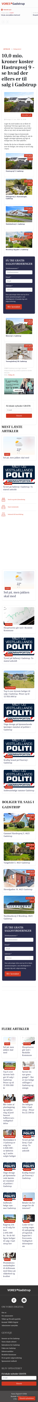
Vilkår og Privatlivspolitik (11, 1319)
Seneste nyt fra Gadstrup (11, 1338)
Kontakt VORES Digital (10, 1322)
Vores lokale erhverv (9, 1342)
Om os (4, 1312)
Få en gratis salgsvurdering (12, 1358)
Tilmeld (19, 416)
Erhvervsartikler (7, 1351)
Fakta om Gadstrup (9, 1348)
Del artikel (25, 115)
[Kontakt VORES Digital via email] (24, 1300)
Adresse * (9, 286)
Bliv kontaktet (13, 306)
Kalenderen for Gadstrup (11, 1345)
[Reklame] (19, 386)
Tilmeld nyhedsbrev (26, 1398)
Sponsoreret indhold (9, 1361)
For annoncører (7, 1316)
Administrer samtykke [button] (10, 1325)
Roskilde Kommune (9, 1355)
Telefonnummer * (12, 268)
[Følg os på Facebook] (13, 1300)
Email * (8, 277)
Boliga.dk (11, 375)
